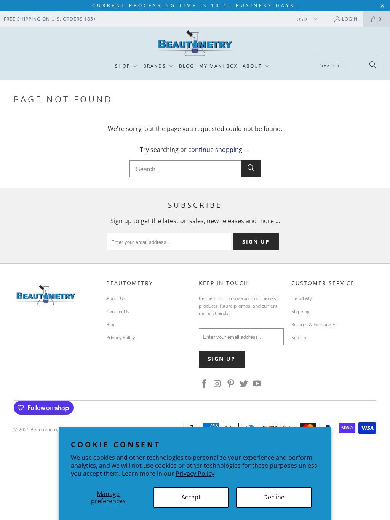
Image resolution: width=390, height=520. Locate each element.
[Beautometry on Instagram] (218, 383)
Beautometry (44, 429)
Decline (274, 497)
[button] (126, 66)
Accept (191, 497)
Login (350, 19)
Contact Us (117, 311)
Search (298, 337)
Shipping (300, 311)
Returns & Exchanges (313, 324)
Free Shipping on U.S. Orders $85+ (50, 19)
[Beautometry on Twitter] (244, 383)
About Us (116, 298)
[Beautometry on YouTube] (257, 383)
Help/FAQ (301, 298)
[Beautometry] (195, 43)
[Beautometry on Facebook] (204, 383)
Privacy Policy (195, 473)
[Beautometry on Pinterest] (231, 383)
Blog (111, 324)
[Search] (372, 65)
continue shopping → (219, 149)
